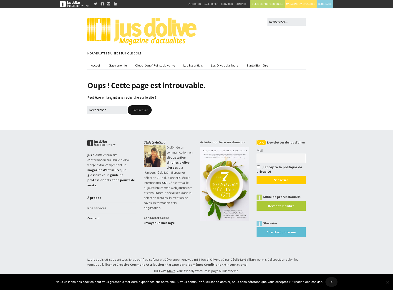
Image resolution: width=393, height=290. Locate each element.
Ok (331, 282)
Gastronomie (118, 65)
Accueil (96, 65)
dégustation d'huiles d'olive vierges (178, 162)
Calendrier (211, 4)
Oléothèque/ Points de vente (155, 65)
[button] (140, 110)
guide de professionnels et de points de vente (111, 180)
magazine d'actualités (104, 170)
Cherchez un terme (281, 232)
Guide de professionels (267, 4)
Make (171, 271)
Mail (260, 150)
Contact (93, 218)
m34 (197, 259)
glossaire (94, 175)
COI (164, 183)
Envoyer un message (159, 223)
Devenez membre (281, 206)
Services (227, 4)
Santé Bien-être (257, 65)
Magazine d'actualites (300, 4)
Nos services (96, 208)
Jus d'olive (95, 155)
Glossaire (325, 4)
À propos (94, 198)
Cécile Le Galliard (154, 142)
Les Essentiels (193, 65)
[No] (387, 282)
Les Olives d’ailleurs (224, 65)
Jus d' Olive (209, 259)
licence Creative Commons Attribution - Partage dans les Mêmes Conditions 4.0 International (176, 264)
